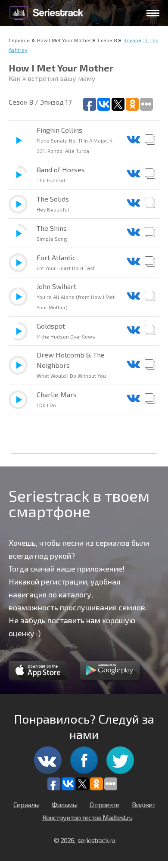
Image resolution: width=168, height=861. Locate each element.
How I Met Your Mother (64, 40)
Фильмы (64, 804)
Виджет (143, 804)
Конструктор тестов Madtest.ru (87, 817)
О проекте (104, 804)
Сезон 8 (107, 40)
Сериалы (20, 40)
